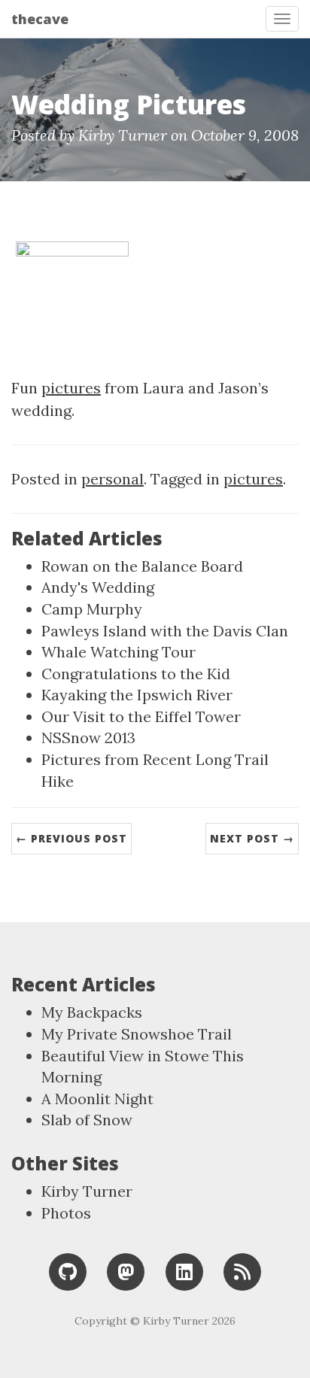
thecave (39, 19)
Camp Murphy (91, 608)
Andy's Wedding (97, 587)
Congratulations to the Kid (135, 673)
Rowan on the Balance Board (142, 566)
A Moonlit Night (97, 1098)
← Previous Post (71, 838)
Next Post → (252, 838)
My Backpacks (91, 1012)
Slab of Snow (86, 1119)
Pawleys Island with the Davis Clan (164, 630)
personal (112, 478)
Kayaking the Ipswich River (136, 694)
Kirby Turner (86, 1191)
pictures (71, 387)
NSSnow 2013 (88, 737)
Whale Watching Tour (118, 651)
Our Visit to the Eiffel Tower (141, 716)
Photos (66, 1212)
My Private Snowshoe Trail (136, 1033)
